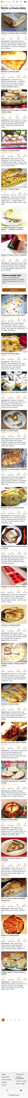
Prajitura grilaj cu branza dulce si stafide (13, 973)
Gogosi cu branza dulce (10, 935)
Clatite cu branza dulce (9, 431)
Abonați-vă (14, 290)
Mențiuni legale (20, 1083)
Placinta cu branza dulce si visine (13, 742)
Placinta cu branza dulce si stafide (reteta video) (14, 111)
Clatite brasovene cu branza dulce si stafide (14, 547)
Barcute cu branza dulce (10, 189)
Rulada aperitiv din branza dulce (13, 315)
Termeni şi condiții (21, 1081)
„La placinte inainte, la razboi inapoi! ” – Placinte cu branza (12, 228)
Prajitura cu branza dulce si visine (13, 587)
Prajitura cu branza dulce (10, 150)
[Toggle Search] (21, 2)
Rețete (4, 1074)
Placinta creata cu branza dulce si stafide (13, 664)
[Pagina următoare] (23, 1020)
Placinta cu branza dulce (10, 71)
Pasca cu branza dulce (9, 820)
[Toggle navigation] (25, 2)
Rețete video (5, 1077)
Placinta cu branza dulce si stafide (14, 33)
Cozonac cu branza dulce (10, 625)
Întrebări (4, 1082)
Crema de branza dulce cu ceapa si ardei (13, 782)
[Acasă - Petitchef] (2, 5)
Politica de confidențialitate (19, 1077)
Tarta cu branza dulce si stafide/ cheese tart (13, 899)
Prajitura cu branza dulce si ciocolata (11, 859)
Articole (4, 1085)
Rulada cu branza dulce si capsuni (14, 255)
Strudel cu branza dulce (10, 704)
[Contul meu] (17, 2)
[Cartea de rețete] (13, 2)
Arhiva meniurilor (7, 1079)
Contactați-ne (20, 1074)
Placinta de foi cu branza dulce (12, 508)
